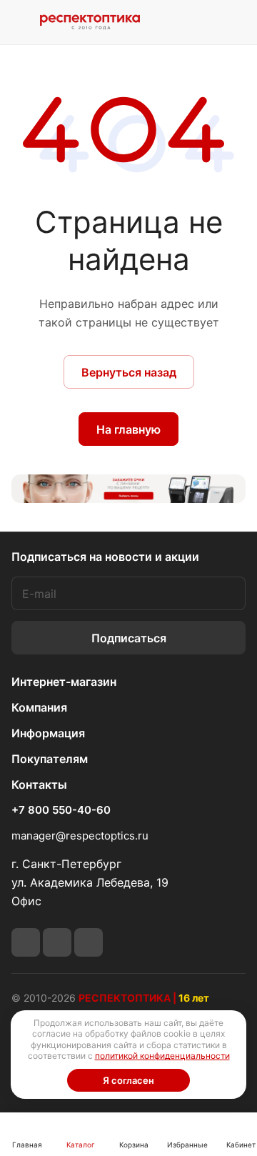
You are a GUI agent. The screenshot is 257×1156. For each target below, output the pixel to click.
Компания (39, 707)
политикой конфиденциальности (162, 1055)
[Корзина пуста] (234, 22)
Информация (48, 733)
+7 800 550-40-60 (61, 810)
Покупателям (49, 759)
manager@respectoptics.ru (79, 835)
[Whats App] (57, 942)
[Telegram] (25, 942)
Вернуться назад (128, 372)
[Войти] (202, 22)
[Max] (88, 942)
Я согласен (128, 1080)
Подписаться (128, 638)
